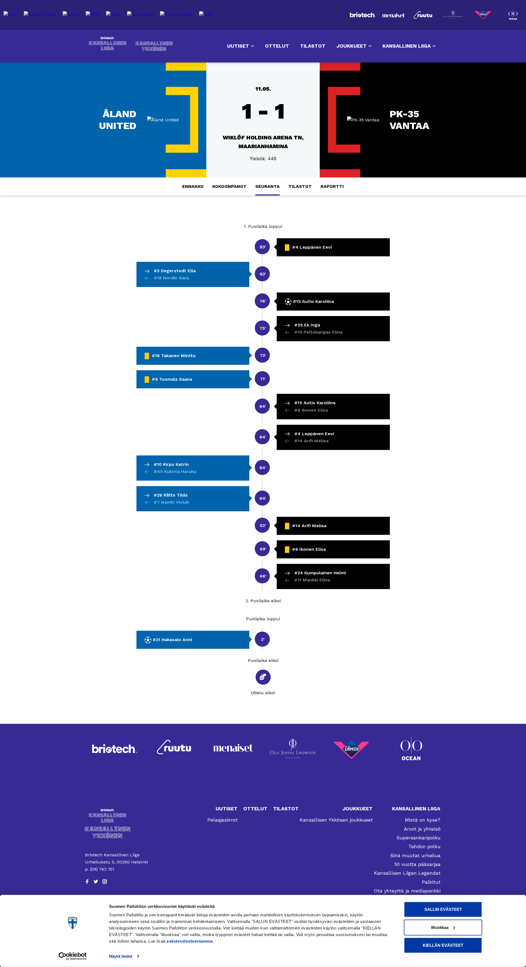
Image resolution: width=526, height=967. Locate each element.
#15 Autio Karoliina (313, 301)
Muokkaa (439, 927)
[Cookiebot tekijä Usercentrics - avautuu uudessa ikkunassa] (73, 956)
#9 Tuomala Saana (172, 379)
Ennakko (193, 186)
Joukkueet (351, 46)
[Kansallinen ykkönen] (117, 832)
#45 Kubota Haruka (175, 471)
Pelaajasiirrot (222, 820)
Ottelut (277, 46)
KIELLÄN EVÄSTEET (443, 945)
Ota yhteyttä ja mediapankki (407, 891)
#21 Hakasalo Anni (172, 639)
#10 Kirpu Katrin (171, 464)
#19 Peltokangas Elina (318, 332)
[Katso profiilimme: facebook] (87, 881)
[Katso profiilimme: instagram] (104, 881)
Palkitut (431, 882)
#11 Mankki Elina (312, 580)
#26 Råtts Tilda (170, 495)
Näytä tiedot (120, 956)
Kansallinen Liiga (107, 43)
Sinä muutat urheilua (415, 855)
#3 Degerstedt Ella (175, 270)
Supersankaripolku (418, 837)
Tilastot (312, 46)
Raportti (332, 186)
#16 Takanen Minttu (174, 355)
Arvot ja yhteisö (422, 829)
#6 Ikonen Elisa (311, 410)
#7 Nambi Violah (171, 502)
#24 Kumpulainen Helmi (320, 572)
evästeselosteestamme (190, 941)
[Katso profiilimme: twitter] (96, 881)
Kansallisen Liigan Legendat (407, 873)
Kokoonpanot (229, 186)
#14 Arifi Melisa (311, 440)
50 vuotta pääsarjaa (417, 864)
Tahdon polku (424, 846)
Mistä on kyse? (423, 820)
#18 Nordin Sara (171, 277)
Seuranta (267, 186)
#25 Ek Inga (307, 325)
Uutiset (238, 46)
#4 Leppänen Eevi (312, 247)
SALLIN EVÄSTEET (443, 909)
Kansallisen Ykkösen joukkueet (336, 820)
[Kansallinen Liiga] (117, 815)
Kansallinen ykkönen (154, 46)
